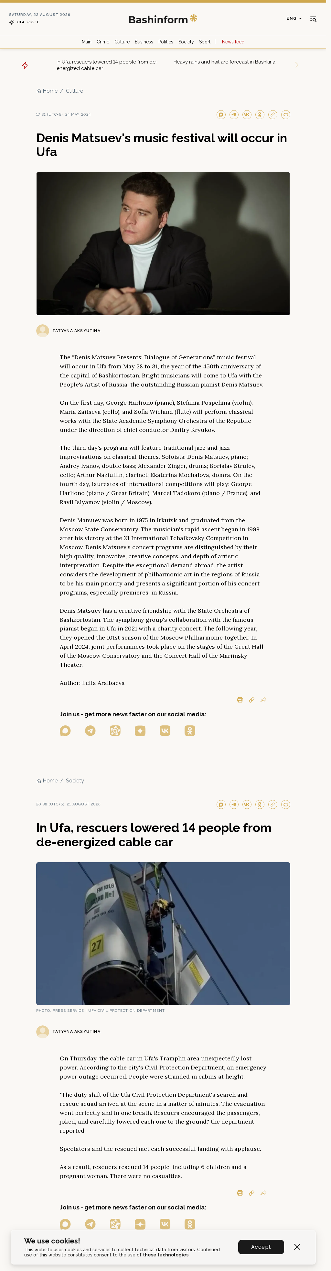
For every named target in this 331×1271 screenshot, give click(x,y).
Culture (122, 41)
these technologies (165, 1254)
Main (86, 41)
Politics (165, 41)
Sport (204, 41)
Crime (103, 41)
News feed (233, 41)
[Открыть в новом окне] (65, 730)
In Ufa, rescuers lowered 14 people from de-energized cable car (107, 65)
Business (144, 41)
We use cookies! (52, 1241)
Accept (261, 1247)
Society (186, 41)
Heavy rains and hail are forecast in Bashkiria (224, 62)
